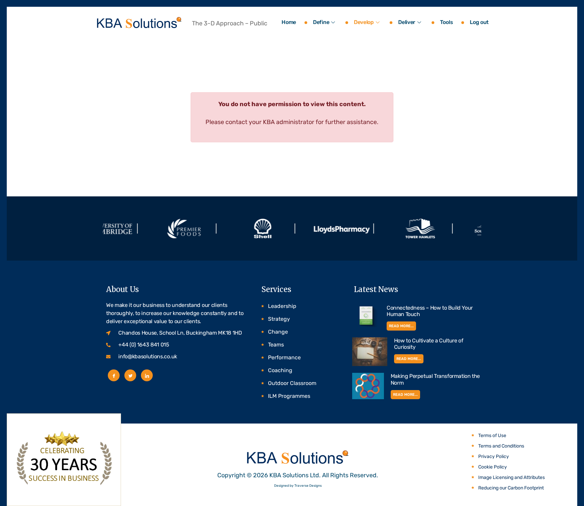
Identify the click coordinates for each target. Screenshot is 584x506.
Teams (276, 344)
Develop (364, 22)
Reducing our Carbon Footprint (511, 488)
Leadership (282, 306)
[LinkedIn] (147, 375)
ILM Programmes (289, 396)
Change (278, 332)
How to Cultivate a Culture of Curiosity (428, 343)
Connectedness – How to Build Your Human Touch (430, 311)
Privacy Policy (493, 456)
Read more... (401, 326)
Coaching (280, 370)
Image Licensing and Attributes (511, 477)
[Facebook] (114, 375)
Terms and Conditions (501, 446)
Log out (479, 22)
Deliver (406, 22)
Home (289, 22)
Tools (446, 22)
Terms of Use (492, 435)
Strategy (279, 319)
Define (321, 22)
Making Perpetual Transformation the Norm (435, 379)
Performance (284, 357)
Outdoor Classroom (292, 383)
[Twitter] (130, 375)
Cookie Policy (492, 467)
